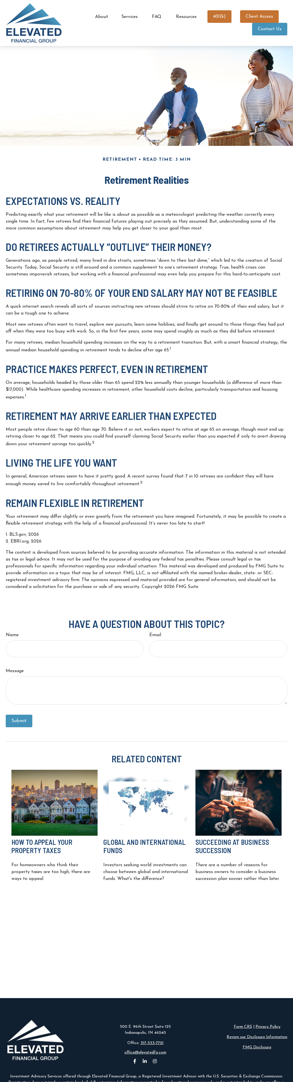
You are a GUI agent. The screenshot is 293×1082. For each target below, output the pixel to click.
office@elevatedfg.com (145, 1052)
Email (155, 635)
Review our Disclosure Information (257, 1037)
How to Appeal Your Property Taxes (41, 846)
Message (15, 671)
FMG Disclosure (257, 1047)
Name (12, 635)
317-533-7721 (152, 1043)
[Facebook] (135, 1061)
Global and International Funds (144, 846)
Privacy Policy (268, 1027)
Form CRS (243, 1027)
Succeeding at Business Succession (232, 846)
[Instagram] (155, 1061)
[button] (101, 16)
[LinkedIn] (145, 1061)
